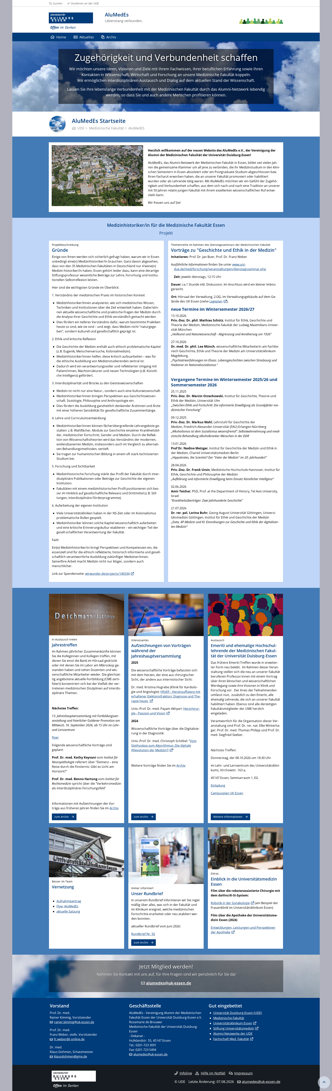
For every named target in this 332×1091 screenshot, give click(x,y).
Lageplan (215, 301)
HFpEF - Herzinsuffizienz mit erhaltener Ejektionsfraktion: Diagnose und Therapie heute (166, 696)
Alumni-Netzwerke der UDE (232, 1033)
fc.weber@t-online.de (69, 1039)
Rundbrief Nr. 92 (143, 934)
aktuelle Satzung (68, 911)
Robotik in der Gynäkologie (230, 903)
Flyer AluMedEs (67, 906)
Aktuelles (86, 37)
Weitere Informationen (227, 816)
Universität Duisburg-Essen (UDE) (237, 1013)
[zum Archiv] (86, 614)
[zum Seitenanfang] (324, 1082)
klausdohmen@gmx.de (70, 1056)
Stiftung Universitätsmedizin (233, 1028)
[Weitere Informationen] (245, 614)
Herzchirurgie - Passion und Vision (165, 711)
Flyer (55, 737)
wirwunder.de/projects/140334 (107, 574)
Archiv (111, 37)
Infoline (186, 1073)
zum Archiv (61, 816)
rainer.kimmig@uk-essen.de (74, 1022)
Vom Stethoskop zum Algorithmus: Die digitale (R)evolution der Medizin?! (164, 745)
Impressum (243, 1073)
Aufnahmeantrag (68, 901)
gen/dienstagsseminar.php (246, 269)
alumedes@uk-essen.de (168, 983)
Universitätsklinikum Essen (232, 1023)
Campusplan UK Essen (227, 793)
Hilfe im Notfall (213, 1073)
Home (61, 37)
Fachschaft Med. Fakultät (231, 1039)
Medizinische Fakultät (228, 1018)
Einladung (218, 785)
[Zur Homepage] (71, 21)
